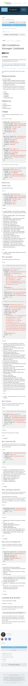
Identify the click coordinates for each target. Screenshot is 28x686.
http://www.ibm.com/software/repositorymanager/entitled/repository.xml (15, 575)
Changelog (12, 40)
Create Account (17, 3)
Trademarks (7, 678)
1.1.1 (13, 22)
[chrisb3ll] (10, 639)
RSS (3, 17)
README (3, 40)
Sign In (24, 3)
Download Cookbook (14, 664)
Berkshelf (8, 31)
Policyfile (4, 31)
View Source (14, 647)
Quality (18, 40)
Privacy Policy (21, 682)
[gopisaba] (6, 639)
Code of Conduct (5, 682)
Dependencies (8, 40)
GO (23, 9)
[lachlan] (2, 639)
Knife (12, 31)
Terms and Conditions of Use (14, 682)
